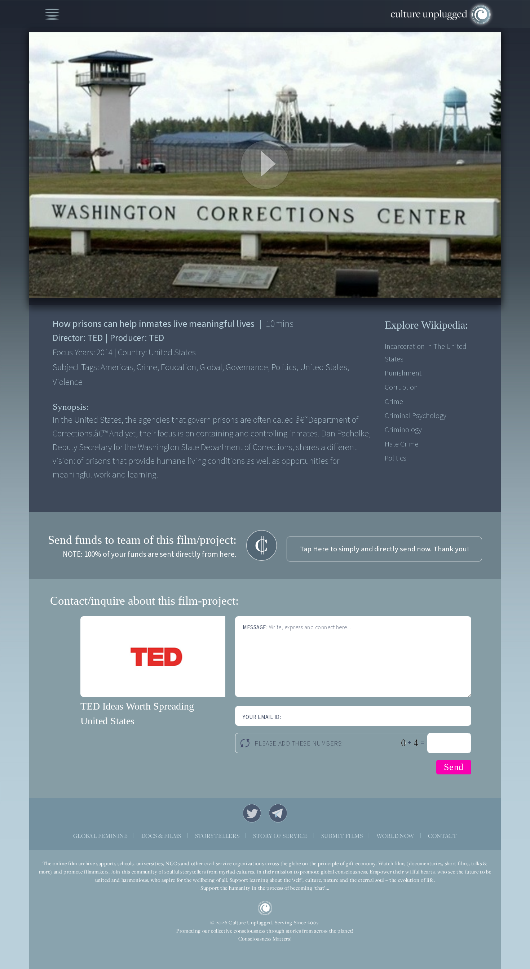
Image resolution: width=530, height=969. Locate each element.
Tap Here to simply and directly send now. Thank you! (384, 549)
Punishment (403, 373)
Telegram (278, 813)
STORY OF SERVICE (280, 836)
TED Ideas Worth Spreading (137, 706)
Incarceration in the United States (426, 352)
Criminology (403, 430)
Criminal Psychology (415, 415)
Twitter (252, 813)
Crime (394, 401)
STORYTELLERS (217, 836)
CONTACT (442, 836)
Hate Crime (402, 444)
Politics (395, 458)
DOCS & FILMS (161, 836)
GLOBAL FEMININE (100, 836)
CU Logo (265, 908)
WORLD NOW (395, 836)
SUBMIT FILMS (342, 836)
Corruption (401, 387)
